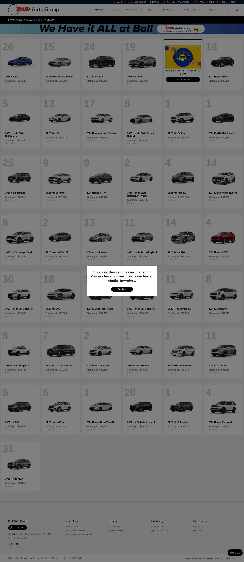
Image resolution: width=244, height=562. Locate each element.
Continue (122, 289)
